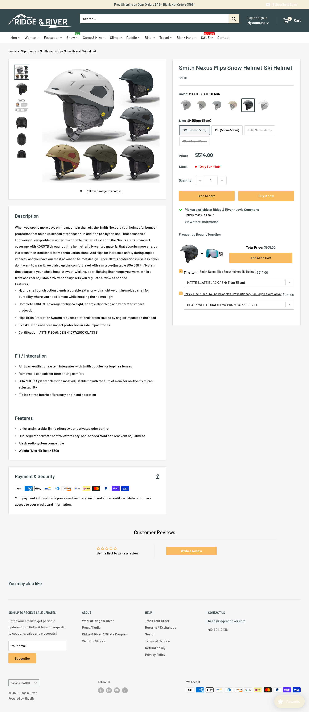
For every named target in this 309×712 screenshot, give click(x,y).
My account (256, 22)
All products (28, 51)
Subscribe (22, 658)
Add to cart (206, 196)
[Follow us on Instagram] (109, 690)
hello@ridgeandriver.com (226, 621)
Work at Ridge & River (98, 621)
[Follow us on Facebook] (101, 690)
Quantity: (186, 180)
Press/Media (91, 627)
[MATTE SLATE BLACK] (248, 105)
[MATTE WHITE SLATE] (263, 105)
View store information (202, 222)
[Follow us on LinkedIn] (125, 690)
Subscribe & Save (285, 4)
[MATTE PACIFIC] (217, 105)
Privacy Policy (155, 654)
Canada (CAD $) (20, 683)
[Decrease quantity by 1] (199, 180)
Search (150, 634)
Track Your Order (157, 621)
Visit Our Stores (93, 641)
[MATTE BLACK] (186, 105)
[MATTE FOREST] (201, 105)
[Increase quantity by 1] (222, 180)
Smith (183, 78)
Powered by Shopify (21, 698)
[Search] (233, 18)
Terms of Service (157, 641)
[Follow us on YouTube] (117, 690)
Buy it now (266, 196)
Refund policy (155, 648)
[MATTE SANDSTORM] (232, 105)
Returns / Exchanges (160, 627)
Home (12, 51)
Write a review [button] (191, 551)
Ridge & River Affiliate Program (105, 634)
